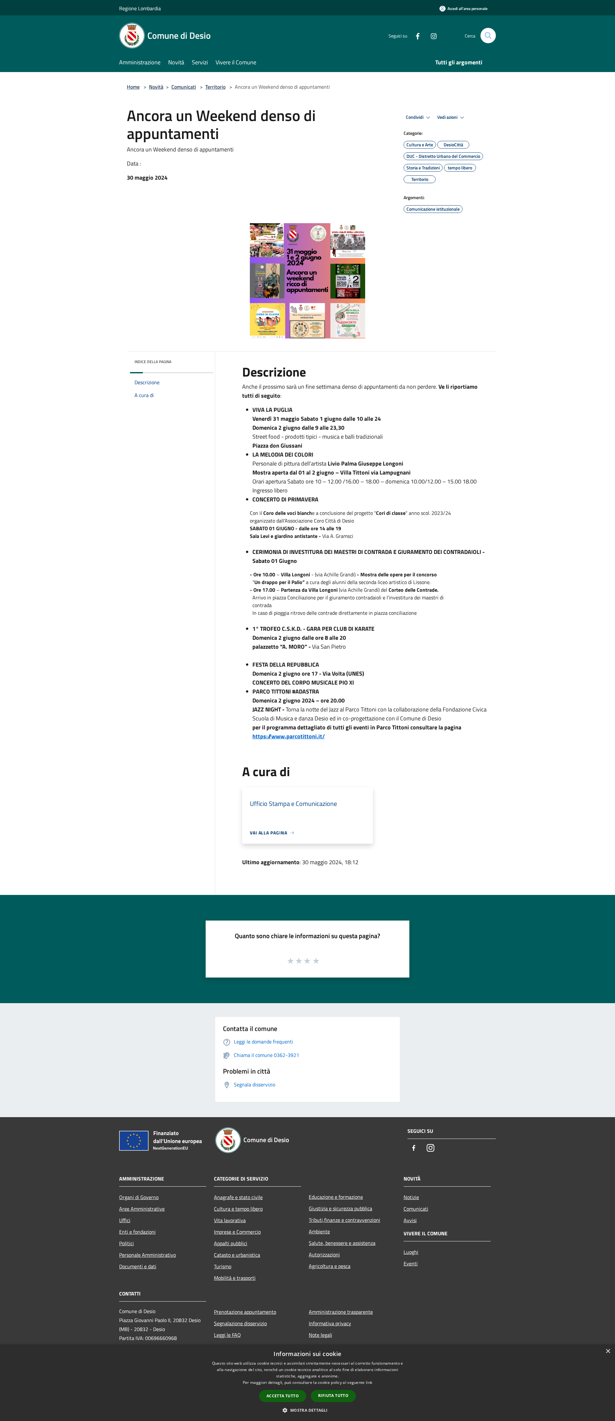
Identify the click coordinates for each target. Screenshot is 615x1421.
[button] (307, 1410)
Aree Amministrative (142, 1209)
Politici (126, 1243)
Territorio (215, 87)
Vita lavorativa (230, 1220)
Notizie (411, 1197)
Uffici (124, 1220)
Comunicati (183, 87)
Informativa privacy (330, 1323)
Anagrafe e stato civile (238, 1197)
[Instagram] (431, 35)
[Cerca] (488, 35)
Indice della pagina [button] (153, 362)
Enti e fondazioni (137, 1232)
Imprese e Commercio (237, 1232)
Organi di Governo (139, 1197)
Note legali (320, 1335)
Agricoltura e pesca (329, 1266)
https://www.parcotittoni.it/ (288, 736)
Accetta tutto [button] (282, 1396)
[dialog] (307, 1382)
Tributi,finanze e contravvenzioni (344, 1220)
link (369, 1382)
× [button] (607, 1351)
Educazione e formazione (336, 1197)
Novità (156, 87)
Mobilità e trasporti (235, 1278)
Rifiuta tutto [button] (333, 1395)
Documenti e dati (137, 1266)
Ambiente (319, 1231)
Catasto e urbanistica (237, 1255)
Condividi (415, 117)
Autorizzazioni (324, 1254)
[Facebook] (415, 35)
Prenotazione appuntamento (245, 1312)
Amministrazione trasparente (341, 1312)
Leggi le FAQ (227, 1335)
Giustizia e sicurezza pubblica (340, 1208)
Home (133, 87)
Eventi (411, 1263)
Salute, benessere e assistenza (342, 1243)
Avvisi (410, 1220)
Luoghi (411, 1252)
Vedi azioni (447, 117)
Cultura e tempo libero (238, 1209)
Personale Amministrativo (147, 1255)
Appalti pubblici (230, 1243)
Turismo (222, 1266)
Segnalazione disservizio (240, 1323)
